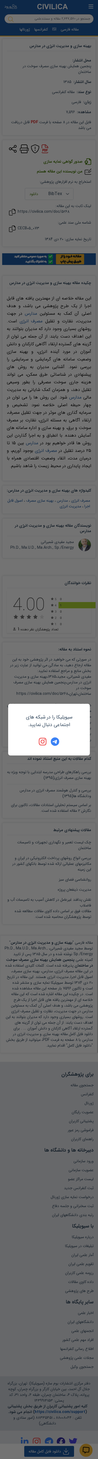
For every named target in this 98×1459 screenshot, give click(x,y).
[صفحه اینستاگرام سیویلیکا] (43, 741)
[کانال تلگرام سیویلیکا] (55, 741)
